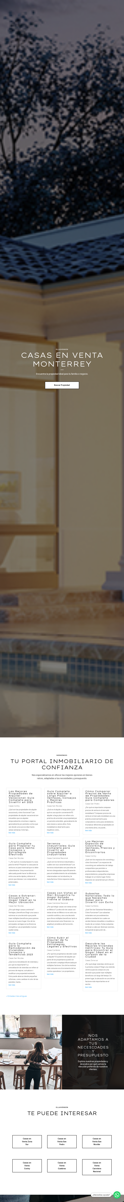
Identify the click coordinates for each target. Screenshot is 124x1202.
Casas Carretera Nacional (57, 858)
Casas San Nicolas (16, 858)
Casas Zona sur (91, 960)
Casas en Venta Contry (27, 1166)
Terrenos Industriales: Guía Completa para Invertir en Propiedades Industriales (61, 849)
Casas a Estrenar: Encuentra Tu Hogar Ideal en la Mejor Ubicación (22, 899)
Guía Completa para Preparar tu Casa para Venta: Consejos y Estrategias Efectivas (22, 849)
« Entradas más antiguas (16, 996)
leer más (12, 833)
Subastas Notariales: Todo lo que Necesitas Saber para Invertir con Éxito (99, 898)
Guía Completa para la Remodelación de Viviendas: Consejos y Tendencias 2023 (22, 949)
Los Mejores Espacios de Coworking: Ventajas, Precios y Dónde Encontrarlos (100, 847)
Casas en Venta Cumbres (62, 1166)
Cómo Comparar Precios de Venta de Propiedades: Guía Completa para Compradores (99, 795)
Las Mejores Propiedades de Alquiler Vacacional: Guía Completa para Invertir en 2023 (21, 797)
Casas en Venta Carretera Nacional (97, 1167)
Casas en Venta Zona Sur (27, 1141)
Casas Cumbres (53, 950)
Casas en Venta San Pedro (61, 1141)
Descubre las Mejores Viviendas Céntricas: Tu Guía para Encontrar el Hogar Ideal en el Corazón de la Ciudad (99, 950)
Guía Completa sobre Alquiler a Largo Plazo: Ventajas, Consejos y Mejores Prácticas (61, 797)
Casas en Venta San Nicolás (96, 1141)
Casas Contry (14, 806)
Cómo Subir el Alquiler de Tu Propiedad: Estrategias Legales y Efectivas (62, 942)
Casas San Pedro (92, 804)
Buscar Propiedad (62, 385)
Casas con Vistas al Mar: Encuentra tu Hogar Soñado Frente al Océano (62, 896)
